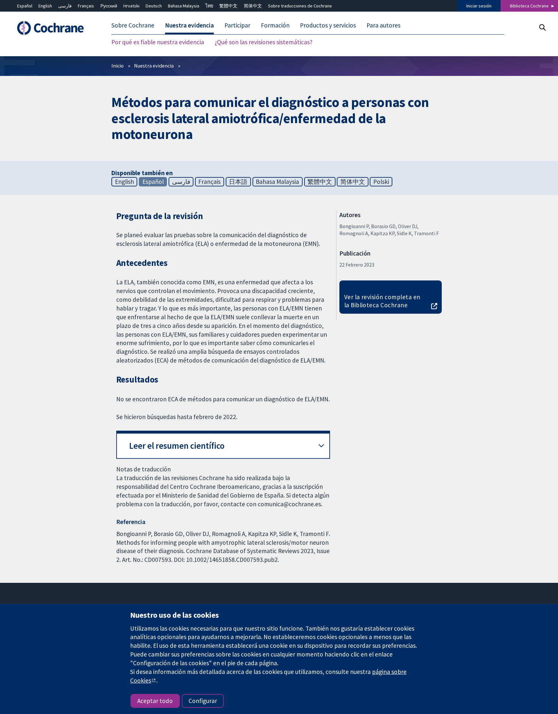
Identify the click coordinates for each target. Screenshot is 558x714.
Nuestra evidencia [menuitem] (189, 25)
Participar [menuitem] (237, 25)
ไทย (209, 6)
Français (86, 6)
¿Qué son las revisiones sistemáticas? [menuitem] (264, 42)
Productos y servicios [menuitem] (328, 25)
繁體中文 (228, 6)
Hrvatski (131, 6)
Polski (381, 181)
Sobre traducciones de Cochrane (300, 6)
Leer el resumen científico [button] (176, 445)
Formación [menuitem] (275, 25)
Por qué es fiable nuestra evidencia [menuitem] (157, 42)
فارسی (65, 6)
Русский (108, 6)
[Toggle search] (542, 27)
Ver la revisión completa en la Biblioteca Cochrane (382, 301)
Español (24, 6)
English (45, 6)
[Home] (53, 28)
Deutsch (154, 6)
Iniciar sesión (478, 6)
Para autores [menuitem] (383, 25)
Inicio (117, 65)
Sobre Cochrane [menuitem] (132, 25)
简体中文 (253, 6)
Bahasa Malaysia (183, 6)
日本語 (238, 181)
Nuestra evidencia (154, 65)
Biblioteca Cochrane (529, 6)
